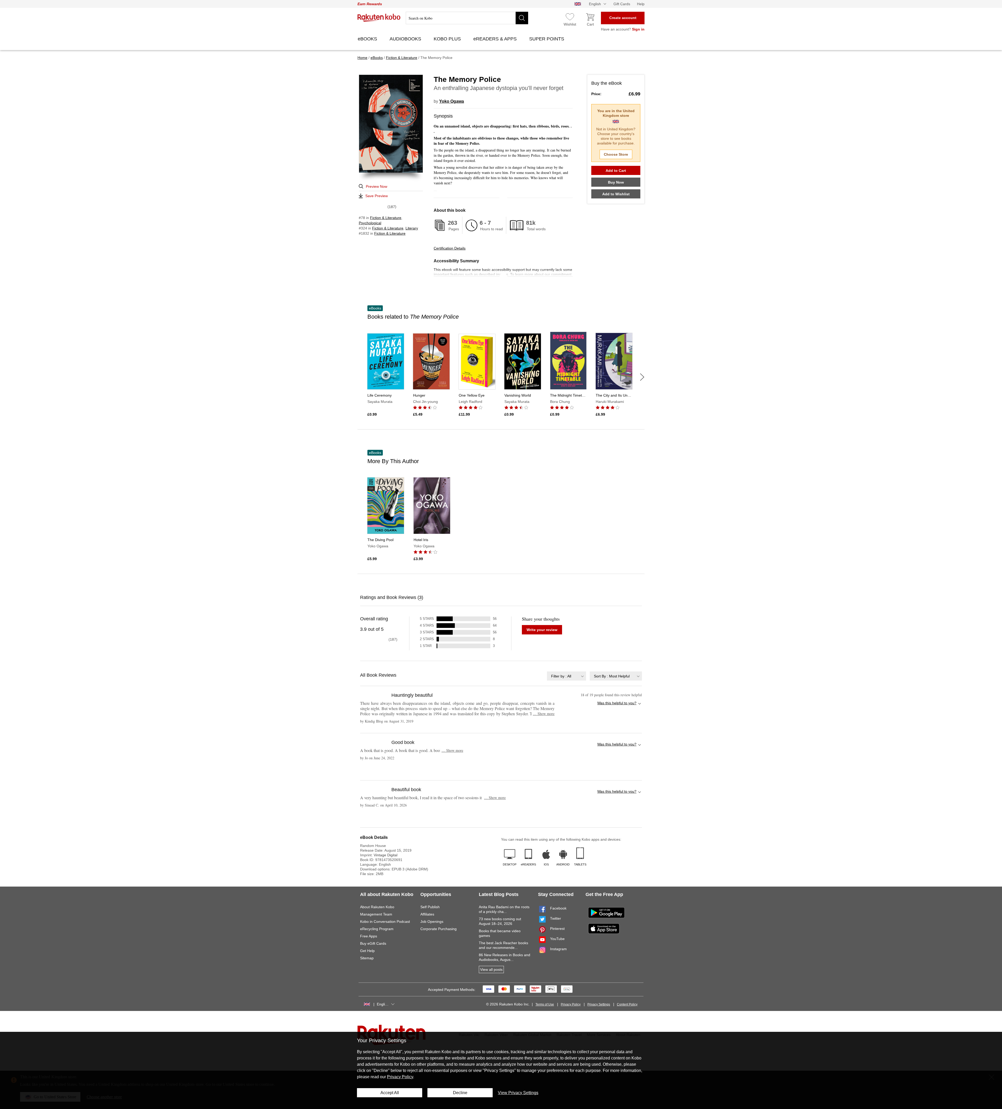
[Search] (522, 18)
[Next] (642, 377)
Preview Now (376, 186)
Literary (411, 228)
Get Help (367, 951)
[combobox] (566, 676)
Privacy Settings (598, 1004)
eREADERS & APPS (495, 38)
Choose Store (616, 154)
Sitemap (367, 958)
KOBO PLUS (448, 38)
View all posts (491, 969)
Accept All (389, 1092)
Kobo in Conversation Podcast (385, 921)
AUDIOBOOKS (406, 38)
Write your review (542, 630)
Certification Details (450, 248)
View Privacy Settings (518, 1092)
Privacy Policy (571, 1004)
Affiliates (427, 914)
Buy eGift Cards (373, 943)
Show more (543, 713)
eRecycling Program (376, 929)
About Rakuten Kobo (377, 907)
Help (641, 4)
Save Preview (376, 196)
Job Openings (431, 921)
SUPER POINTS (547, 38)
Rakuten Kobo (379, 17)
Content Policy (627, 1004)
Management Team (376, 914)
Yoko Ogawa (451, 101)
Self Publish (430, 907)
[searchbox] (467, 18)
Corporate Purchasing (438, 929)
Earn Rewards (369, 4)
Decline (460, 1092)
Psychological (370, 223)
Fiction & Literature (385, 218)
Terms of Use (544, 1004)
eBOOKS (368, 38)
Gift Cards (621, 4)
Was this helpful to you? (616, 703)
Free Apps (368, 936)
